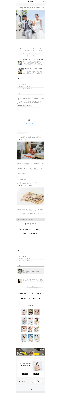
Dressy (30, 1)
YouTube (34, 50)
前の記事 (27, 286)
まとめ (20, 93)
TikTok (20, 50)
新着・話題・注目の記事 (30, 239)
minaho (24, 269)
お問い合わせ (30, 389)
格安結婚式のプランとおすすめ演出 (24, 86)
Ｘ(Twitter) (27, 50)
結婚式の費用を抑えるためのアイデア (24, 84)
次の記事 (33, 286)
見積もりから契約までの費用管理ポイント (25, 88)
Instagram (40, 50)
